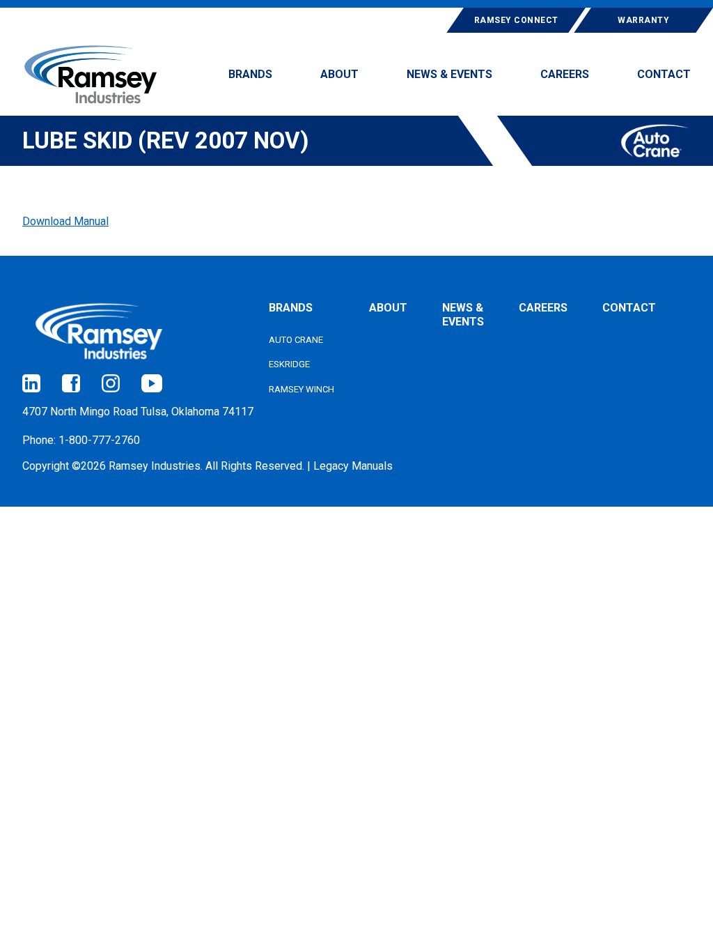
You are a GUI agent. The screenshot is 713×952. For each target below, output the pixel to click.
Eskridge (289, 364)
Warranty (643, 20)
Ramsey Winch (301, 389)
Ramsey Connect (516, 20)
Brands (291, 307)
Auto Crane (296, 340)
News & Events (463, 314)
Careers (543, 307)
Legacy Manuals (353, 466)
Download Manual (65, 221)
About (388, 307)
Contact (629, 307)
